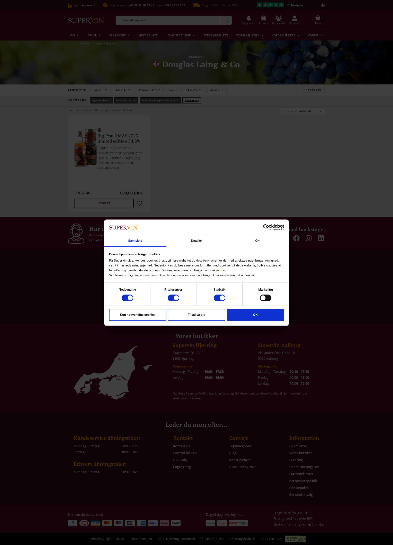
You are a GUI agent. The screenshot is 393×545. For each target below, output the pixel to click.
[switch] (173, 297)
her (223, 270)
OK (255, 315)
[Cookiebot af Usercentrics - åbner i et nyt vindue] (266, 227)
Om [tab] (257, 241)
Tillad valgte (196, 315)
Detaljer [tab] (196, 241)
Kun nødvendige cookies (137, 315)
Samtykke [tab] (135, 241)
